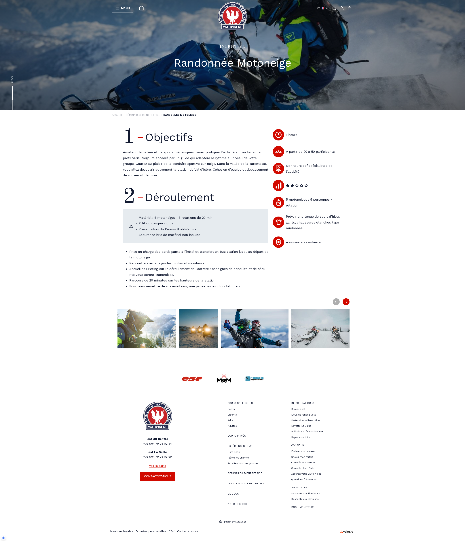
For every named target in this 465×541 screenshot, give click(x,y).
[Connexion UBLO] (3, 538)
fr (318, 8)
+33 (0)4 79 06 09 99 (157, 456)
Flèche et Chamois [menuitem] (239, 457)
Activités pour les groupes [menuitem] (243, 463)
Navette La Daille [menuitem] (301, 425)
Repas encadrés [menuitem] (300, 437)
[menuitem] (240, 403)
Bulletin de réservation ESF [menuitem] (307, 431)
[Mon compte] (341, 8)
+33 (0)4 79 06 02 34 (157, 443)
